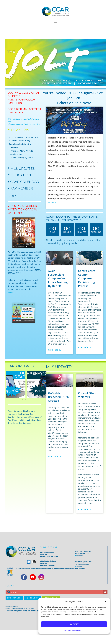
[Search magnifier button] (105, 592)
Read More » (54, 350)
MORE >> (12, 292)
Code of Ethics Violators (87, 395)
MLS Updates (23, 169)
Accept (74, 624)
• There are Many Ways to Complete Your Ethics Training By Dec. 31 (21, 154)
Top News (20, 130)
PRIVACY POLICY (24, 611)
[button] (105, 601)
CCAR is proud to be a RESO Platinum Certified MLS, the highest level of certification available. (50, 568)
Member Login (15, 598)
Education (21, 175)
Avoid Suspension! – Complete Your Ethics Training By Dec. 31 (58, 278)
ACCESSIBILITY (11, 611)
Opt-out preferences (72, 630)
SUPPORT (79, 556)
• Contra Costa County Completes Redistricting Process (20, 144)
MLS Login (33, 598)
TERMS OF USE (36, 611)
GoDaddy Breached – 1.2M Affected (58, 397)
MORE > (52, 202)
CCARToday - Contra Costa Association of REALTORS (55, 11)
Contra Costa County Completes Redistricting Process (86, 278)
